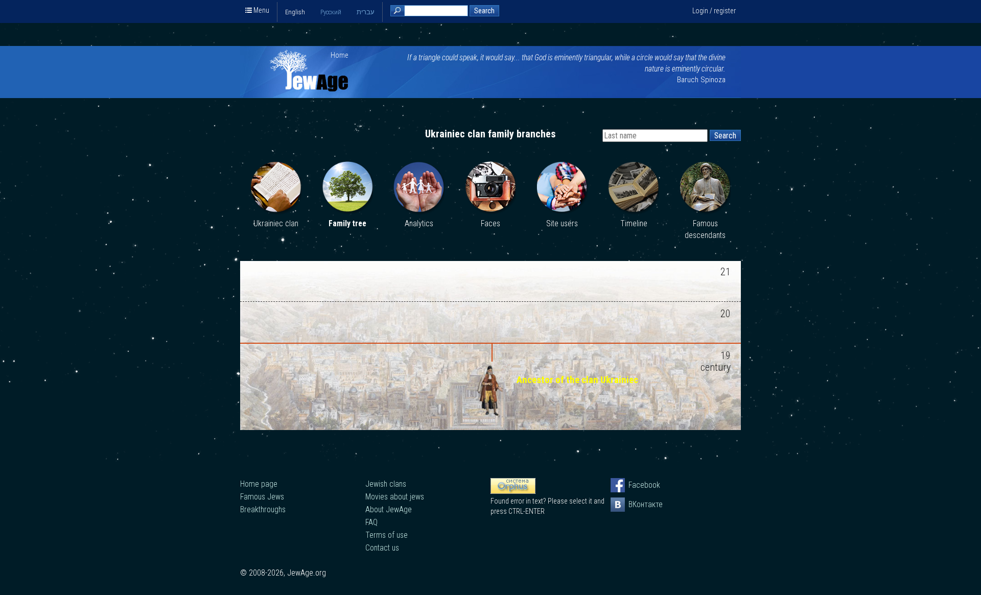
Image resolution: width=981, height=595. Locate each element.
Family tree (347, 223)
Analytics (419, 223)
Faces (490, 223)
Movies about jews (394, 497)
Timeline (633, 223)
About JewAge (388, 509)
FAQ (371, 522)
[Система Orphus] (513, 491)
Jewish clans (385, 484)
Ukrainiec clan (275, 223)
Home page (258, 484)
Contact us (382, 548)
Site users (562, 223)
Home (339, 55)
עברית (366, 12)
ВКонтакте (635, 504)
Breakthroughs (263, 509)
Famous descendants (705, 230)
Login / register (714, 11)
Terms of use (386, 535)
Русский (330, 12)
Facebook (635, 485)
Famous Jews (262, 497)
